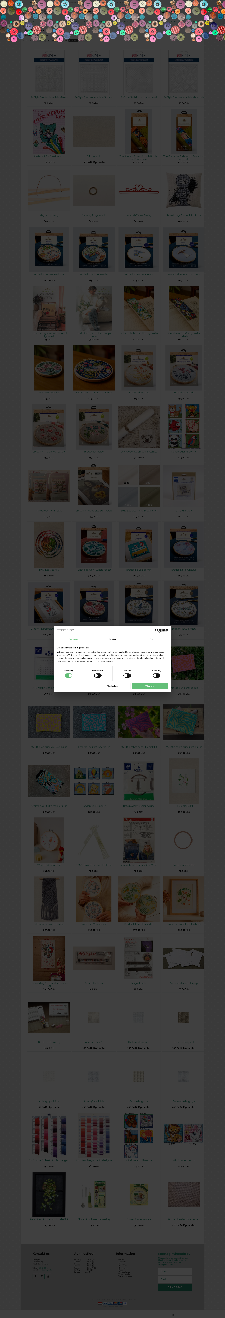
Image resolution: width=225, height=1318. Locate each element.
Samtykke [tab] (73, 639)
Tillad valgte (112, 686)
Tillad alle (149, 686)
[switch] (98, 675)
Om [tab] (151, 639)
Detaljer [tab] (112, 639)
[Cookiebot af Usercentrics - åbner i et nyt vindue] (156, 631)
